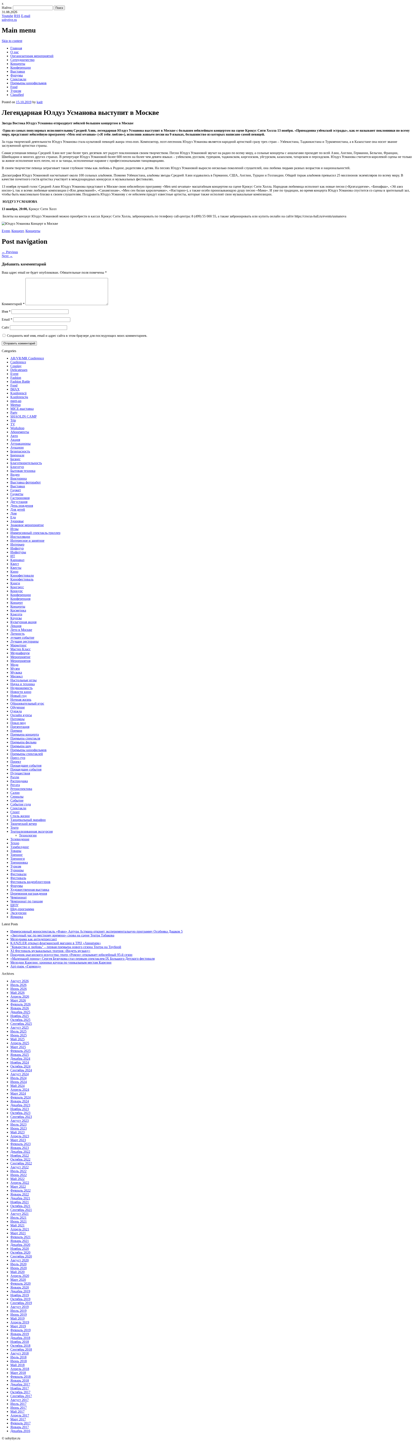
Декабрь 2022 (20, 1151)
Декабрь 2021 (20, 1198)
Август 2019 (19, 1307)
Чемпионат (18, 897)
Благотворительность (26, 463)
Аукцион (17, 447)
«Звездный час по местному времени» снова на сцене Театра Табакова (62, 935)
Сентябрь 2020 (21, 1256)
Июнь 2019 (18, 1314)
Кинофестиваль (21, 579)
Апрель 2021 (19, 1229)
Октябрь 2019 (20, 1299)
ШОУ (14, 905)
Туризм (15, 91)
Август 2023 (19, 1120)
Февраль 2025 (20, 1051)
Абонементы (19, 432)
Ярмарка (16, 917)
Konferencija (19, 397)
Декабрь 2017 (20, 1384)
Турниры (17, 870)
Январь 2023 (19, 1148)
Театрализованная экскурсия (31, 831)
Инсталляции (20, 536)
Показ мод (18, 723)
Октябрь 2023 (20, 1113)
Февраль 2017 (20, 1423)
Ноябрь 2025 (19, 1016)
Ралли (14, 777)
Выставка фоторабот (25, 482)
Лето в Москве (21, 630)
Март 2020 (18, 1279)
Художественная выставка (29, 889)
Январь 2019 (19, 1334)
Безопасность (20, 451)
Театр (14, 827)
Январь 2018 (19, 1380)
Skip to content (12, 41)
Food (13, 87)
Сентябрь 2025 (21, 1023)
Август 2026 (19, 981)
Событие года (20, 804)
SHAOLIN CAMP (23, 416)
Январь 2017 (19, 1427)
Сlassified (17, 95)
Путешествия (20, 773)
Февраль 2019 (20, 1330)
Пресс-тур (17, 758)
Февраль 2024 (20, 1097)
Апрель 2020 (19, 1276)
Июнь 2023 (18, 1128)
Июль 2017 (18, 1404)
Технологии (28, 835)
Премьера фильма (23, 742)
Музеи (15, 668)
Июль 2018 (18, 1357)
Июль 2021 (18, 1217)
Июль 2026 (18, 985)
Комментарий (13, 304)
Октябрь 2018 (20, 1345)
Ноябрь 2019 (19, 1295)
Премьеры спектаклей (26, 754)
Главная (16, 48)
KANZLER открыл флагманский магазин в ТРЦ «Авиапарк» (55, 943)
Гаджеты (16, 494)
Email (7, 319)
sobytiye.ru (9, 20)
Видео (15, 474)
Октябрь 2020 (20, 1252)
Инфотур (17, 548)
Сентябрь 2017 (21, 1396)
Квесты (15, 568)
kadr (40, 102)
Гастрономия (20, 498)
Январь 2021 (19, 1241)
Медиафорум (20, 653)
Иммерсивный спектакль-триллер (35, 533)
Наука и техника (22, 684)
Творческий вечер (23, 824)
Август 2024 (19, 1074)
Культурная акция (23, 622)
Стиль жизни (20, 816)
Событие (17, 800)
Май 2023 (17, 1132)
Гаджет (15, 490)
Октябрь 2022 (20, 1159)
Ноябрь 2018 (19, 1342)
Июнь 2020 (18, 1268)
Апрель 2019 (19, 1322)
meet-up (15, 401)
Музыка (16, 672)
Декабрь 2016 (20, 1431)
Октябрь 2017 (20, 1392)
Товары (15, 851)
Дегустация (18, 502)
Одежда (16, 711)
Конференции (20, 67)
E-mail (25, 16)
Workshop (17, 428)
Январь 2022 (19, 1194)
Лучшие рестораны (24, 641)
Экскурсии (18, 913)
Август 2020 (19, 1260)
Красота (16, 614)
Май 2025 (17, 1039)
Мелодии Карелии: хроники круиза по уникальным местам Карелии (60, 962)
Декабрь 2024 (20, 1058)
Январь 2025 (19, 1055)
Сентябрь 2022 (21, 1163)
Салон (15, 792)
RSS (17, 16)
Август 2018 (19, 1353)
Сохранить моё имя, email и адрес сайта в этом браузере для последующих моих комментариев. (77, 335)
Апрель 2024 (19, 1089)
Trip (13, 420)
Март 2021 (18, 1233)
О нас (14, 52)
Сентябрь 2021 (21, 1210)
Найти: (7, 7)
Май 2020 (17, 1272)
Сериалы (17, 796)
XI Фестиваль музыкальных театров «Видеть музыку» (50, 951)
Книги (15, 583)
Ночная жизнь (20, 699)
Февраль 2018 (20, 1376)
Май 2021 (17, 1225)
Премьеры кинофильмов (28, 83)
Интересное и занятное (27, 540)
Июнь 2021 (18, 1221)
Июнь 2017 (18, 1407)
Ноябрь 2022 (19, 1155)
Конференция (20, 599)
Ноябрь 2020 (19, 1248)
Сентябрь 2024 (21, 1070)
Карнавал (17, 560)
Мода (14, 664)
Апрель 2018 (19, 1369)
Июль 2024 (18, 1078)
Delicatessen (18, 370)
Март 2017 (18, 1419)
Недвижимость (21, 688)
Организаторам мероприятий (31, 56)
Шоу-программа (22, 909)
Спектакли (18, 79)
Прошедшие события (25, 765)
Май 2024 (17, 1086)
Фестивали (18, 874)
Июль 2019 (18, 1310)
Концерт (17, 231)
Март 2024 (18, 1093)
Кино (14, 571)
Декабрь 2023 (20, 1105)
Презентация (19, 727)
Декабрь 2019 (20, 1291)
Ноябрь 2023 (19, 1109)
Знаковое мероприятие (27, 525)
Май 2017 (17, 1411)
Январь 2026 (19, 1008)
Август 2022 (19, 1167)
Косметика (18, 610)
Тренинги (17, 858)
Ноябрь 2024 (19, 1062)
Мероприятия (20, 661)
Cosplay (16, 366)
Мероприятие (20, 657)
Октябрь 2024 (20, 1066)
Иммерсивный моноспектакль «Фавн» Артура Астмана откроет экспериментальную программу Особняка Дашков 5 (96, 931)
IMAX (15, 389)
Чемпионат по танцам (26, 901)
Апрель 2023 (19, 1136)
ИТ (12, 556)
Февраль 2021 (20, 1237)
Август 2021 (19, 1214)
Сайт (5, 327)
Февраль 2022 (20, 1190)
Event (6, 231)
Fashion (15, 377)
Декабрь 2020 (20, 1245)
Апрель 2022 (19, 1182)
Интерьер (17, 544)
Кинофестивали (22, 575)
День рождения (21, 505)
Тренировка (19, 862)
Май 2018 (17, 1365)
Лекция (15, 626)
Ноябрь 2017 (19, 1388)
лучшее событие (22, 637)
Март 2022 (18, 1186)
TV (12, 424)
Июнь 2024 (18, 1082)
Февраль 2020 (20, 1283)
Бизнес (15, 459)
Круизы (16, 618)
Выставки (17, 71)
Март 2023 (18, 1140)
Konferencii (18, 393)
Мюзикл (16, 676)
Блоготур (17, 467)
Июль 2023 (18, 1124)
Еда (13, 517)
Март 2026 (18, 1000)
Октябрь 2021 (20, 1206)
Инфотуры (18, 552)
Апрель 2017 (19, 1415)
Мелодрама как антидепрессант (33, 939)
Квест (14, 564)
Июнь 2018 (18, 1361)
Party (13, 412)
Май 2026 (17, 992)
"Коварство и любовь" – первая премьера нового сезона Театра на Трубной (65, 947)
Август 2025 (19, 1027)
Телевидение (19, 839)
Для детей (17, 509)
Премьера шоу (20, 746)
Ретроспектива (21, 789)
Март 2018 (18, 1373)
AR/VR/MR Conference (27, 358)
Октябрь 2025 (20, 1020)
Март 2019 (18, 1326)
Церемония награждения (28, 893)
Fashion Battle (20, 381)
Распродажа (19, 781)
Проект (15, 761)
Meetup (15, 405)
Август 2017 (19, 1400)
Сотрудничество (22, 60)
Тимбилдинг (19, 847)
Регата (15, 785)
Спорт (15, 812)
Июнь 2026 (18, 989)
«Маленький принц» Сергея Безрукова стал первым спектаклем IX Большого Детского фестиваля (82, 958)
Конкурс (16, 591)
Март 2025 (18, 1047)
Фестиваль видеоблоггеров (30, 882)
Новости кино (20, 692)
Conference (18, 362)
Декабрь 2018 (20, 1338)
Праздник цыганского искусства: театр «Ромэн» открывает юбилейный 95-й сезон (71, 955)
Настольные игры (23, 680)
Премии (16, 730)
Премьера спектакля (25, 738)
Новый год (18, 696)
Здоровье (17, 521)
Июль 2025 (18, 1031)
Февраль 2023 (20, 1144)
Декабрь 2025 (20, 1012)
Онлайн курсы (21, 715)
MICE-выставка (22, 408)
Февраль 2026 (20, 1004)
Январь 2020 (19, 1287)
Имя (6, 311)
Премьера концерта (24, 734)
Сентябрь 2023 (21, 1117)
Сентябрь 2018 (21, 1349)
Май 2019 (17, 1318)
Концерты (17, 64)
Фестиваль (18, 878)
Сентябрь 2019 (21, 1303)
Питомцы (17, 719)
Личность (17, 633)
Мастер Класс (20, 649)
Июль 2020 (18, 1264)
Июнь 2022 (18, 1175)
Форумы (16, 75)
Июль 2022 (18, 1171)
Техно (14, 843)
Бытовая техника (22, 471)
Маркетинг (18, 645)
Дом (13, 513)
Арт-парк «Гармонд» (25, 966)
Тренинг (16, 855)
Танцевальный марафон (28, 820)
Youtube (7, 16)
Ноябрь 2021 (19, 1202)
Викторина (18, 478)
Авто (14, 436)
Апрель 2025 (19, 1043)
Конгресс (17, 587)
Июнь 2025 (18, 1035)
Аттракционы (20, 443)
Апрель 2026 (19, 996)
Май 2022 (17, 1179)
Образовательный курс (27, 703)
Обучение (17, 707)
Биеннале (17, 455)
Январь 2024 (19, 1101)
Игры (14, 529)
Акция (15, 440)
